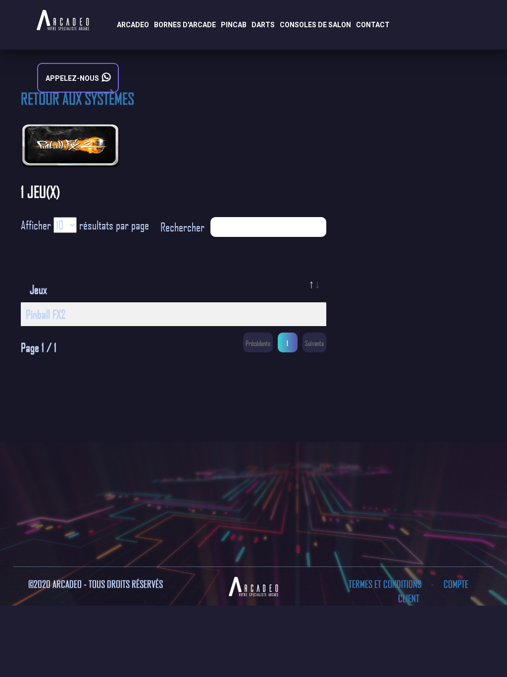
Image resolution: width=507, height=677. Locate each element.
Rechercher (182, 227)
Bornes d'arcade (185, 25)
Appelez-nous (74, 78)
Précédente (258, 342)
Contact (373, 25)
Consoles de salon (315, 25)
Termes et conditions (386, 584)
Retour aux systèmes (77, 98)
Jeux (38, 289)
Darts (263, 25)
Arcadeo (133, 25)
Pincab (234, 25)
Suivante (314, 342)
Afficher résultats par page (85, 225)
